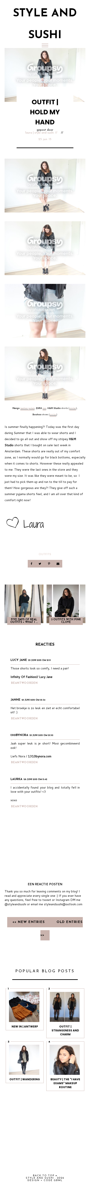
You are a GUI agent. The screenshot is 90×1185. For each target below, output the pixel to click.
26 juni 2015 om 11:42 (35, 779)
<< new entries (29, 922)
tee (44, 408)
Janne (15, 699)
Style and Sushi (40, 1178)
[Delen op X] (40, 564)
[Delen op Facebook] (32, 564)
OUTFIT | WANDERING (24, 1079)
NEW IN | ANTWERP (25, 1026)
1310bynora (19, 735)
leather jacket (27, 408)
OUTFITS (45, 554)
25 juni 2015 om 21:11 (39, 660)
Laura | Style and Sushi (39, 132)
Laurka (16, 779)
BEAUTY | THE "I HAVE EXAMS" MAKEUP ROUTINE (65, 1083)
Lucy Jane (18, 660)
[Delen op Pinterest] (49, 564)
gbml (58, 1180)
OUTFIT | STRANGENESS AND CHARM (65, 1030)
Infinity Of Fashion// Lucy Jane (31, 677)
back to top (44, 1176)
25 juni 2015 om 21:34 (33, 700)
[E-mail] (58, 564)
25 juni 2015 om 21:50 (41, 735)
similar (72, 408)
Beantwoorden (24, 683)
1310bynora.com (39, 756)
